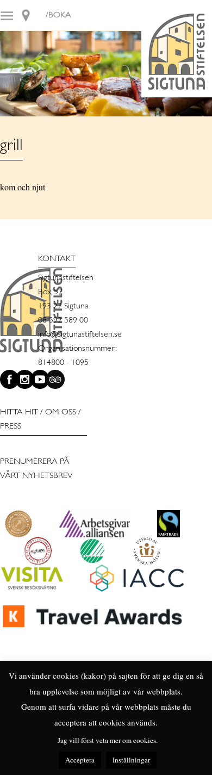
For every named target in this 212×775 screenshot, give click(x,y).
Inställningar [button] (131, 760)
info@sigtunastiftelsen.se (80, 334)
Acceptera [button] (80, 760)
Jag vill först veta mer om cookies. (108, 740)
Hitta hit (19, 412)
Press (10, 426)
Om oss (60, 412)
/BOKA (58, 15)
